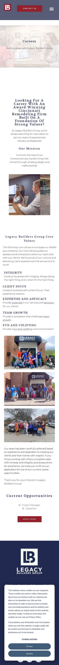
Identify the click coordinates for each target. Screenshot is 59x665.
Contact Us (29, 8)
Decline (29, 653)
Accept (29, 646)
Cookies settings (29, 639)
